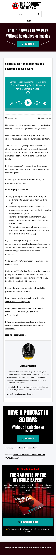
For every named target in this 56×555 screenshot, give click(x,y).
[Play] (28, 103)
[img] (28, 93)
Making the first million (27, 448)
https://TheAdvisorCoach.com (20, 394)
